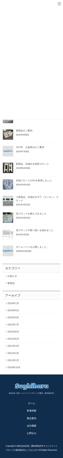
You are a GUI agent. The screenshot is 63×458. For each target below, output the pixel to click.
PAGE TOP (58, 441)
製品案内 (31, 418)
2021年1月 (13, 360)
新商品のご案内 (24, 130)
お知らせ (12, 276)
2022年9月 (13, 317)
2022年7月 (13, 324)
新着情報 (31, 410)
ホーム (31, 403)
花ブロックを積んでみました (31, 213)
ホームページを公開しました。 (32, 247)
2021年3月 (13, 346)
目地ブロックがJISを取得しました (34, 180)
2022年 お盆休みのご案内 (30, 147)
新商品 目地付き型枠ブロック (32, 164)
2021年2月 (13, 353)
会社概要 (31, 425)
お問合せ (31, 433)
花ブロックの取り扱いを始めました (35, 230)
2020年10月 (14, 367)
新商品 (11, 283)
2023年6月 (13, 310)
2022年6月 (13, 331)
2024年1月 (13, 303)
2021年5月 (13, 338)
